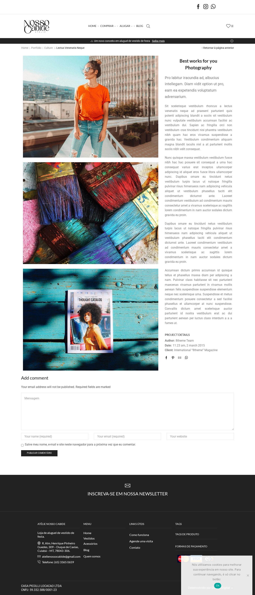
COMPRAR (106, 25)
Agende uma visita (141, 541)
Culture (48, 47)
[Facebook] (198, 7)
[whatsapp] (185, 358)
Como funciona (139, 535)
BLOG (139, 25)
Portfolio (36, 47)
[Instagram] (205, 7)
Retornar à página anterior (218, 47)
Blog (86, 550)
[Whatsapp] (213, 7)
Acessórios (90, 543)
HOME (92, 25)
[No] (248, 575)
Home (24, 47)
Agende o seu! (156, 40)
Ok (217, 585)
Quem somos (91, 556)
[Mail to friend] (179, 358)
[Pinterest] (173, 358)
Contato (134, 547)
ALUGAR (125, 25)
